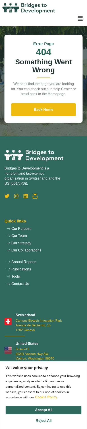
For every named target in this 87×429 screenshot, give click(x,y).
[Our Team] (43, 237)
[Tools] (43, 277)
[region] (43, 395)
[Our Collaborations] (43, 251)
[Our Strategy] (43, 244)
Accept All (43, 410)
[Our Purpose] (43, 229)
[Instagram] (16, 196)
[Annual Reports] (43, 263)
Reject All (44, 421)
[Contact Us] (43, 285)
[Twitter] (6, 196)
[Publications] (43, 270)
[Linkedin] (25, 196)
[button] (80, 19)
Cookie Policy (46, 397)
